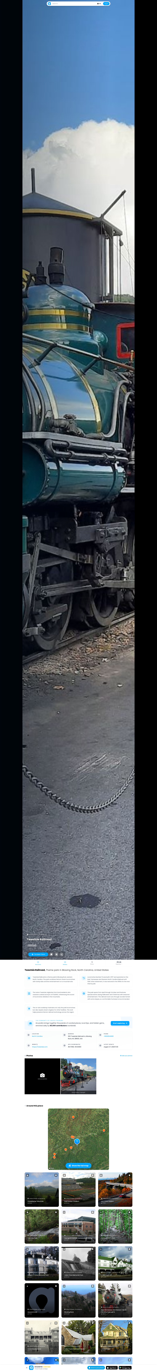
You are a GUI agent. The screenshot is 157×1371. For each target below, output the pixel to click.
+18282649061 (109, 1036)
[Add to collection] (51, 954)
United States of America (37, 934)
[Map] (56, 954)
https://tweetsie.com (39, 1047)
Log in (106, 4)
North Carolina (37, 1036)
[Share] (62, 954)
